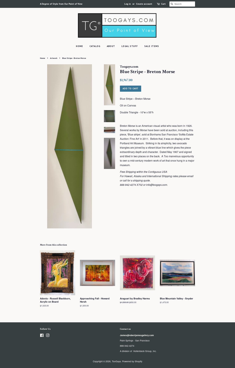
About (111, 46)
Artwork (53, 58)
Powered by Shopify (132, 361)
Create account (144, 3)
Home (79, 46)
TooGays (116, 361)
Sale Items (151, 46)
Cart (163, 3)
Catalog (95, 46)
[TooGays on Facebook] (42, 335)
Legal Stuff (129, 46)
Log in (127, 3)
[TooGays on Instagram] (47, 335)
